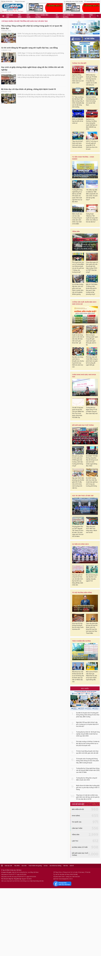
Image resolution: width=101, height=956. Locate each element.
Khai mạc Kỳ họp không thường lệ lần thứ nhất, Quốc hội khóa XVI (78, 626)
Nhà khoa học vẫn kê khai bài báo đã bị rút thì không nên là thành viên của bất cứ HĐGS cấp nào (78, 676)
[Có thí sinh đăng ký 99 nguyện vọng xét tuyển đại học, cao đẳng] (8, 57)
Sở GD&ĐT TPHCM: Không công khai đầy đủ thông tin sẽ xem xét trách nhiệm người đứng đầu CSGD (92, 461)
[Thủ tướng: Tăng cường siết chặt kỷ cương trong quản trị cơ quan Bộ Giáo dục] (8, 38)
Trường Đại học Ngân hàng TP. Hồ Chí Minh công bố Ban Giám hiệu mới (91, 410)
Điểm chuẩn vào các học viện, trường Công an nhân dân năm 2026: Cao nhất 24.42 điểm (77, 219)
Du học (57, 16)
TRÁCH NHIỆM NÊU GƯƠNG (81, 641)
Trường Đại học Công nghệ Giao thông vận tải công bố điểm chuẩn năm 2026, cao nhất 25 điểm (88, 770)
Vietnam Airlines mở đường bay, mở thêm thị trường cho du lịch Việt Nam (91, 101)
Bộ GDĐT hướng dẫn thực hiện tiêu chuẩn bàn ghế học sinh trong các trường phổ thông (92, 482)
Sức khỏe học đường (68, 16)
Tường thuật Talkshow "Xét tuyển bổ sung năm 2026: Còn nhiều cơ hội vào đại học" (92, 218)
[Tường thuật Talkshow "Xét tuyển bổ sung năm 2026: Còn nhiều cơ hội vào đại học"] (92, 208)
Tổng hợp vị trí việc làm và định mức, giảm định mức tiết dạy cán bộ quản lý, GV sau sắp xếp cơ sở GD (87, 797)
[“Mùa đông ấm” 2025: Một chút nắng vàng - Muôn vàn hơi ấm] (92, 521)
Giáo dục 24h (9, 16)
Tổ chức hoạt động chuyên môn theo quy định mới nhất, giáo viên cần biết (87, 752)
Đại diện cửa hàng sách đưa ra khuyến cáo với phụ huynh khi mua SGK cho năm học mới (78, 362)
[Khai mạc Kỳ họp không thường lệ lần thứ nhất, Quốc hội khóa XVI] (78, 618)
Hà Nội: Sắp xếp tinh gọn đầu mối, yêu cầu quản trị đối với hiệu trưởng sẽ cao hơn (84, 440)
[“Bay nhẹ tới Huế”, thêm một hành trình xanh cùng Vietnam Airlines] (78, 136)
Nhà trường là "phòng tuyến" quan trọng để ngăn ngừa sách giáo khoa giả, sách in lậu (92, 340)
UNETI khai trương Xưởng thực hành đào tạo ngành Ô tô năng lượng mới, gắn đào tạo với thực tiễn (85, 174)
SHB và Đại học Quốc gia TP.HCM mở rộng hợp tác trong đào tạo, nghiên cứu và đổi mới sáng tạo (91, 80)
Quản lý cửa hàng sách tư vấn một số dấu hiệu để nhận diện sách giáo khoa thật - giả (78, 339)
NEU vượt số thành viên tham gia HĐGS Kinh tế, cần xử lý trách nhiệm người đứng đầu (92, 676)
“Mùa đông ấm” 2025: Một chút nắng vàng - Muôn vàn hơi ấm (91, 529)
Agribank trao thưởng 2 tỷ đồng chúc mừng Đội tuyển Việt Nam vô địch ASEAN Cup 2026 (91, 124)
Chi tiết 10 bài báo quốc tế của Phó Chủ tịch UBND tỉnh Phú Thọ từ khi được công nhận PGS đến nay (78, 412)
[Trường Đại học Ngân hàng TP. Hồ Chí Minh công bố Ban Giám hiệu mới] (92, 402)
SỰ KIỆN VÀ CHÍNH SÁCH (80, 544)
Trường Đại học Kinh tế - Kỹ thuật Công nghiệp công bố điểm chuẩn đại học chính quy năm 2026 (88, 734)
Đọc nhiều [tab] (85, 688)
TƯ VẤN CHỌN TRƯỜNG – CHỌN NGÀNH (83, 158)
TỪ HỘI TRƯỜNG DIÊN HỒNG (82, 592)
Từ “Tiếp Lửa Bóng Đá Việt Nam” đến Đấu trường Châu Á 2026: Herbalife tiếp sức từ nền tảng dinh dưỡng (78, 102)
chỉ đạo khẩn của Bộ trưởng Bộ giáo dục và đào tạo (25, 21)
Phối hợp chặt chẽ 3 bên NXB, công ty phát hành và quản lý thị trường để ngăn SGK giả (92, 361)
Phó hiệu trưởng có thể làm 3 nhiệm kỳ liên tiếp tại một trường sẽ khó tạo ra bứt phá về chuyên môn (87, 743)
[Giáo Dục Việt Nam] (12, 8)
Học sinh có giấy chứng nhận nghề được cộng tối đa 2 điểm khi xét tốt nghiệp (32, 68)
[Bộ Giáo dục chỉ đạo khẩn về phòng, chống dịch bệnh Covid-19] (8, 99)
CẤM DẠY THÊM (77, 828)
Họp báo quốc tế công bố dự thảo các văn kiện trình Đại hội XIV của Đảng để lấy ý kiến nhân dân (77, 580)
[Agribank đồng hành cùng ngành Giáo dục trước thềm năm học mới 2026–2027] (78, 69)
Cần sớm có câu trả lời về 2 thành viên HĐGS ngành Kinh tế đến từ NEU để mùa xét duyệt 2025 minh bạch (85, 656)
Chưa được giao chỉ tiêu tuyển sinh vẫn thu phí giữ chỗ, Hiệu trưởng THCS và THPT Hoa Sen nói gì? (92, 267)
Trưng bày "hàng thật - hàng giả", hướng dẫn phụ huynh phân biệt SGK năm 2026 (85, 319)
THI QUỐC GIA (76, 822)
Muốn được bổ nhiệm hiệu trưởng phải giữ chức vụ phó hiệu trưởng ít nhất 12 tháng (87, 787)
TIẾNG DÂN (76, 231)
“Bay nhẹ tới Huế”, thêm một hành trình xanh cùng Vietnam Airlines (77, 144)
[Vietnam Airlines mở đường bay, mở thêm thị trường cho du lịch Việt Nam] (92, 91)
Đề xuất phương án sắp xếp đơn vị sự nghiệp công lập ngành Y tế (92, 578)
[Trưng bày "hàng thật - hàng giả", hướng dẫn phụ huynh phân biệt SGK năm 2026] (85, 314)
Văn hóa (82, 16)
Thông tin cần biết (79, 63)
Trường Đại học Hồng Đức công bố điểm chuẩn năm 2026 (86, 779)
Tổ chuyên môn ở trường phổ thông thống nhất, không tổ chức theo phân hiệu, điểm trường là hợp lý (87, 761)
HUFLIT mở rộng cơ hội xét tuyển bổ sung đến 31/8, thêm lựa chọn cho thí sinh (92, 145)
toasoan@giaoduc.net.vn (93, 1)
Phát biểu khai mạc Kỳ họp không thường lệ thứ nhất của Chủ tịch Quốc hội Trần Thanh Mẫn (84, 608)
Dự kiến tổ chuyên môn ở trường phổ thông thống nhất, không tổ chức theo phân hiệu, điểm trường (87, 715)
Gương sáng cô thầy (80, 847)
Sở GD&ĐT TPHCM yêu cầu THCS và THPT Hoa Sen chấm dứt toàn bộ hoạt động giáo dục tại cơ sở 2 (85, 247)
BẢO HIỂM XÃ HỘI (78, 809)
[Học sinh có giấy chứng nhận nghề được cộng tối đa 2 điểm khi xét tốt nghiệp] (8, 79)
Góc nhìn (28, 16)
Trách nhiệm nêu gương (41, 16)
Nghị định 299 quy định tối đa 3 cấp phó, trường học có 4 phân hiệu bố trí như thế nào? (87, 724)
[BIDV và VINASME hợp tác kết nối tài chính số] (78, 113)
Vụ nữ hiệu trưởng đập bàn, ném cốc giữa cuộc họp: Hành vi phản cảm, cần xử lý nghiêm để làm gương (78, 289)
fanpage (62, 883)
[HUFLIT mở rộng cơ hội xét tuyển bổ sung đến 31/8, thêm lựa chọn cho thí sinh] (92, 136)
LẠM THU (75, 841)
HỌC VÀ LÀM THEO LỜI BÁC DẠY (83, 496)
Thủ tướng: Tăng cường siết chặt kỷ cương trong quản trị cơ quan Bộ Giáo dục (31, 27)
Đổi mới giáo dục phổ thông (83, 425)
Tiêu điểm (19, 16)
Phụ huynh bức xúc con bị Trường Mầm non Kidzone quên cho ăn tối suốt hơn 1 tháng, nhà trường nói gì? (78, 267)
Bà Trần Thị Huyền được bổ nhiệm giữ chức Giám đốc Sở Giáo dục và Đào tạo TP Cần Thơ (84, 392)
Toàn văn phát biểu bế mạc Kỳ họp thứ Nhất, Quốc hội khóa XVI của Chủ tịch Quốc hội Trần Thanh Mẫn (92, 628)
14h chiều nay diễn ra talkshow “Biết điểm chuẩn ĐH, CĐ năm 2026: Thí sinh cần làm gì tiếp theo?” (92, 195)
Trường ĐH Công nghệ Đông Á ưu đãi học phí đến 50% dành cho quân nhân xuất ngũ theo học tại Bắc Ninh (77, 196)
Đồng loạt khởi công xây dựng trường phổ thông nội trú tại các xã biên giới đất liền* (84, 559)
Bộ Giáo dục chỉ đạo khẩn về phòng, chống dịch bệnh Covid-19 (28, 89)
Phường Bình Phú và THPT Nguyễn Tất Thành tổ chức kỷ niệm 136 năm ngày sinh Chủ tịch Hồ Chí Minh (77, 531)
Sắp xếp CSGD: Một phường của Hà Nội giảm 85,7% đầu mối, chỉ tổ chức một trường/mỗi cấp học (78, 483)
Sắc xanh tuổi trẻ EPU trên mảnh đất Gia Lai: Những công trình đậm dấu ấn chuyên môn (85, 511)
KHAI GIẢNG (76, 816)
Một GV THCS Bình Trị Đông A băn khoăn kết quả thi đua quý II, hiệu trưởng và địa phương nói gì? (91, 289)
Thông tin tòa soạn (20, 1)
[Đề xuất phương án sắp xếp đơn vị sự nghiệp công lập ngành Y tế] (92, 569)
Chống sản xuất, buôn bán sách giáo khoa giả (84, 303)
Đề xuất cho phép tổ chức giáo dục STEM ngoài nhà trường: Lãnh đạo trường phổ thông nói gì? (77, 461)
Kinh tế (91, 16)
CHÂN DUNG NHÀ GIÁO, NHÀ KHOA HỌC (84, 376)
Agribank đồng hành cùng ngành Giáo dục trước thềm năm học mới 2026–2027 (78, 79)
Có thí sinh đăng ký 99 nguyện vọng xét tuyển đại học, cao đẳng (29, 47)
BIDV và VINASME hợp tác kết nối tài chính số (77, 121)
